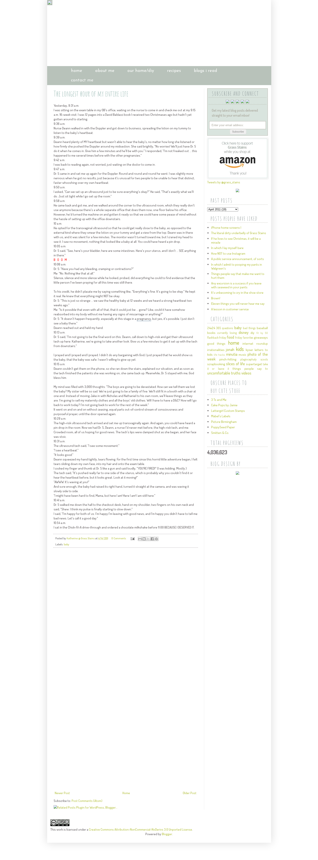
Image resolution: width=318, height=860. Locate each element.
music (242, 354)
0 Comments (118, 538)
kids (240, 349)
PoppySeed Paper (223, 427)
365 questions (224, 328)
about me (104, 71)
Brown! (215, 298)
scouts (264, 359)
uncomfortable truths (224, 373)
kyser (249, 350)
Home (126, 793)
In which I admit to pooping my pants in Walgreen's (236, 266)
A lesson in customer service (230, 309)
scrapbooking (216, 364)
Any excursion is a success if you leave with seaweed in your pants (236, 285)
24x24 (211, 328)
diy (252, 333)
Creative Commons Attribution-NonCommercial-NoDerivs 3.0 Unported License (140, 829)
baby (66, 544)
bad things (249, 328)
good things (216, 343)
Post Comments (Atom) (87, 801)
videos (246, 373)
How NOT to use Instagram (228, 253)
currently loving (227, 333)
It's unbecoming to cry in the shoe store (237, 292)
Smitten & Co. (220, 433)
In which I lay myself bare (227, 248)
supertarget (254, 364)
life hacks (219, 354)
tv (266, 369)
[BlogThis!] (144, 539)
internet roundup (255, 343)
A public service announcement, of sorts (237, 259)
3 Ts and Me (218, 400)
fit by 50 (262, 333)
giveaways (261, 337)
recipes (174, 71)
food (230, 337)
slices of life (235, 363)
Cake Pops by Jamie (224, 405)
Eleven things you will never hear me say (238, 303)
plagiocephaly (248, 359)
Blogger (167, 834)
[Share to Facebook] (152, 539)
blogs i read (205, 71)
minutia (231, 354)
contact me (82, 80)
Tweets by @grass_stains (223, 182)
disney (244, 332)
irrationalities (216, 350)
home (76, 71)
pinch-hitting (227, 359)
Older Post (189, 793)
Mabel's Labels (220, 416)
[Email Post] (132, 538)
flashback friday (216, 337)
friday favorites (244, 337)
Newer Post (62, 793)
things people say (247, 369)
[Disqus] (126, 612)
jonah (230, 349)
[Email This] (140, 539)
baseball (262, 328)
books (211, 333)
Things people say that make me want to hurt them (237, 276)
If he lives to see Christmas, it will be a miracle (236, 240)
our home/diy (140, 71)
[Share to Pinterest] (156, 539)
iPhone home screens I (226, 227)
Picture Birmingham (224, 422)
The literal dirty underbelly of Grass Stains (238, 233)
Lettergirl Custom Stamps (228, 411)
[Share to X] (148, 539)
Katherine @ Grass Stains (81, 538)
